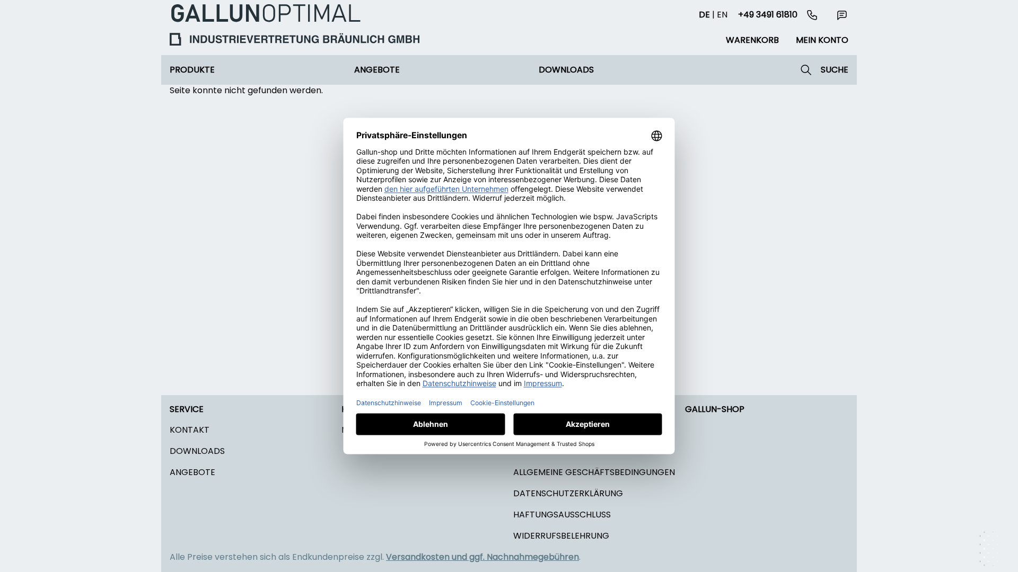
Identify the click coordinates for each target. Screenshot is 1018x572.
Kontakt (189, 430)
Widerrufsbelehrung (561, 536)
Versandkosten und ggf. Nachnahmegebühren (482, 557)
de (704, 14)
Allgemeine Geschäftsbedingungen (594, 472)
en (722, 14)
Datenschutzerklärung (568, 493)
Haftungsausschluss (562, 514)
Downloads (566, 70)
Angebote (377, 70)
